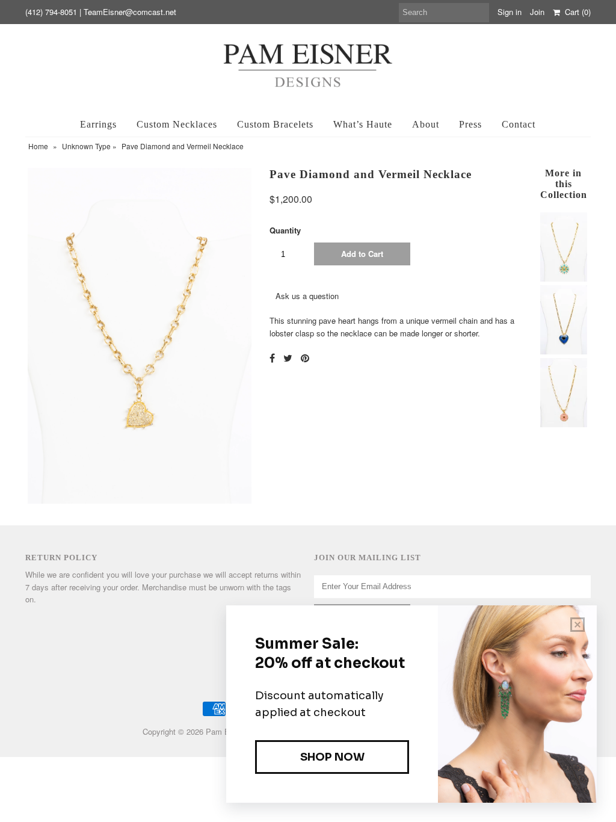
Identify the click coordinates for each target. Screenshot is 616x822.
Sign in (509, 11)
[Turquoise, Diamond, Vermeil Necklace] (563, 278)
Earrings (98, 124)
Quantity (285, 230)
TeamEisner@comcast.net (130, 11)
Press (470, 124)
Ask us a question (307, 295)
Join (537, 11)
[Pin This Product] (305, 358)
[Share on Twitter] (287, 358)
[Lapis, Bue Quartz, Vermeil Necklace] (563, 351)
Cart (575, 11)
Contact (518, 124)
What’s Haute (362, 124)
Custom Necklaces (177, 124)
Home (38, 146)
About (425, 124)
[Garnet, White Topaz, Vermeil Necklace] (563, 424)
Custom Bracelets (275, 124)
